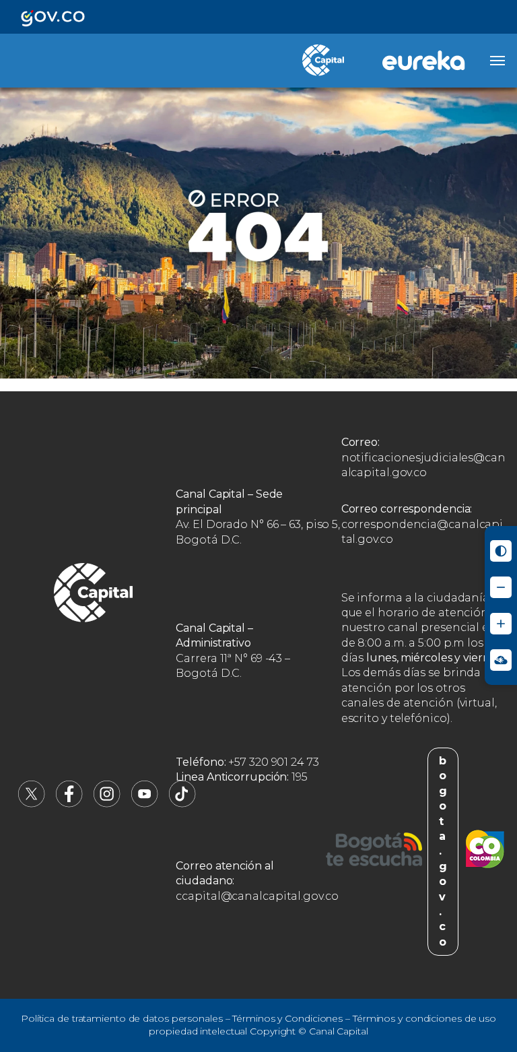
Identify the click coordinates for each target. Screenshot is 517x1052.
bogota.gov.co (443, 851)
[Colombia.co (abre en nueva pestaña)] (485, 851)
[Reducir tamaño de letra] (501, 587)
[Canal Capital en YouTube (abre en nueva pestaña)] (144, 803)
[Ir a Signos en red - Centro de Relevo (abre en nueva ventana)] (501, 660)
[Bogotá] (374, 851)
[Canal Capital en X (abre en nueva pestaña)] (31, 803)
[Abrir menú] (497, 60)
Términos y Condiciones (287, 1018)
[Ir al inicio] (93, 594)
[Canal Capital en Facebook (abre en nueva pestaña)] (69, 803)
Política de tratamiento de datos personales (122, 1018)
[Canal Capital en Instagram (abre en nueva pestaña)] (107, 803)
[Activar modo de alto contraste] (501, 551)
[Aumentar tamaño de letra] (501, 623)
